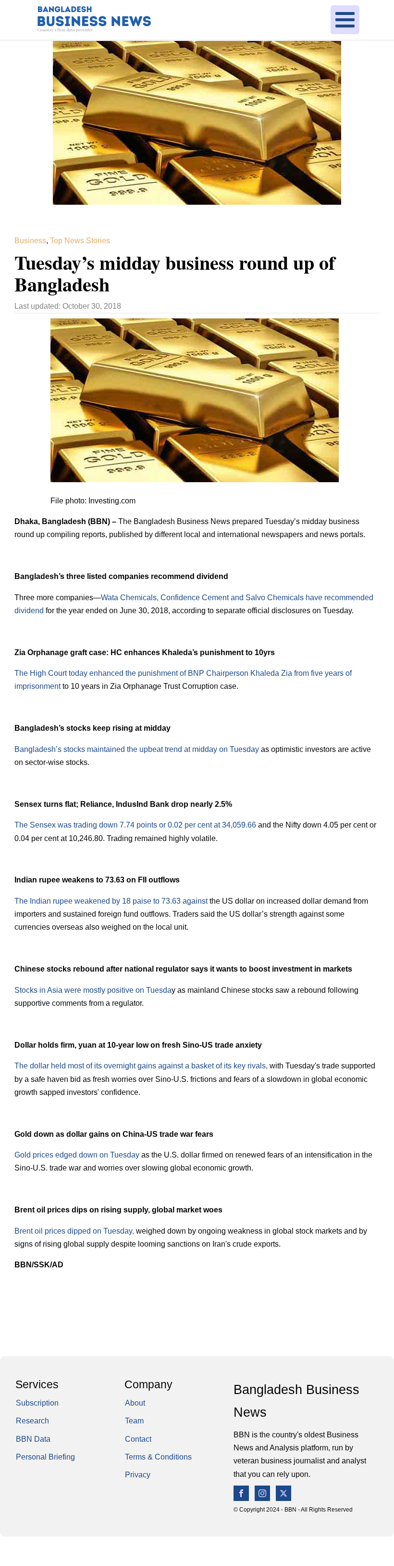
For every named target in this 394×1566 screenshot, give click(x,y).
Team (134, 1420)
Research (32, 1420)
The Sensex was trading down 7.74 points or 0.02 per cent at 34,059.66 (135, 824)
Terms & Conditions (158, 1456)
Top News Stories (80, 240)
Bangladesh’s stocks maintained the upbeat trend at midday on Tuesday (136, 749)
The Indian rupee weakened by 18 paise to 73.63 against (111, 900)
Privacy (137, 1474)
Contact (138, 1438)
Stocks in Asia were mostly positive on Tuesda (93, 990)
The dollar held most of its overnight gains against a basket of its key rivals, (141, 1065)
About (135, 1402)
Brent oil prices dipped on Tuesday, (74, 1230)
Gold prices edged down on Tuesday (76, 1154)
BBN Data (33, 1438)
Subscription (37, 1402)
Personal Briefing (45, 1456)
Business (30, 240)
